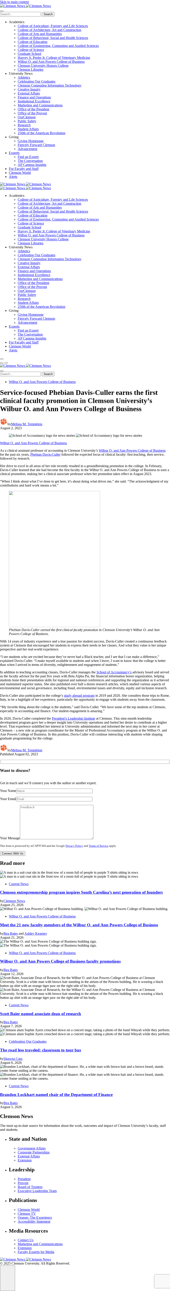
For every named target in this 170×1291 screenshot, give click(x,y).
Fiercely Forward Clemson (36, 145)
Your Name (8, 791)
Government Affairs (32, 1148)
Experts (14, 153)
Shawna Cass (13, 1059)
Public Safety (27, 121)
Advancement (27, 149)
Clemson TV (27, 1213)
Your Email (8, 799)
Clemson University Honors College (43, 65)
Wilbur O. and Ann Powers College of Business (51, 61)
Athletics (24, 77)
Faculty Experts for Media (36, 1252)
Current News (19, 884)
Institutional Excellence (34, 101)
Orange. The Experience (35, 1217)
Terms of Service (98, 845)
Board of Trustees (30, 1187)
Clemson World (20, 173)
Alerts (13, 176)
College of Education (32, 42)
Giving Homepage (31, 141)
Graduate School (29, 54)
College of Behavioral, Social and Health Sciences (53, 38)
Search (48, 14)
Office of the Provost (32, 113)
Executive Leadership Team (37, 1191)
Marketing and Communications (40, 105)
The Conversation (30, 161)
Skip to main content (14, 2)
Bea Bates (11, 933)
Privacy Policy (74, 845)
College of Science (31, 50)
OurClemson (27, 117)
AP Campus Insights (32, 165)
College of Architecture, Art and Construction (49, 30)
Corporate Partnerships (34, 1152)
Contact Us (25, 1240)
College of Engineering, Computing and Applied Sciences (58, 46)
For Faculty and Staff (24, 169)
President (24, 1179)
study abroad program (79, 695)
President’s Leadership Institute (73, 718)
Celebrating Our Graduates (36, 81)
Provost (23, 1183)
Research (24, 125)
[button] (2, 363)
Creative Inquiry (29, 89)
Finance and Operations (34, 97)
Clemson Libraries (30, 69)
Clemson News (14, 901)
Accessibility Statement (34, 1221)
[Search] (2, 359)
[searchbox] (20, 14)
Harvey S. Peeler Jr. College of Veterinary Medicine (54, 57)
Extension (25, 1160)
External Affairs (29, 93)
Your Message (10, 838)
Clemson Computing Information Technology (49, 85)
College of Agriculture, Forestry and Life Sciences (53, 26)
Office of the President (33, 109)
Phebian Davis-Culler (45, 454)
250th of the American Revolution (41, 133)
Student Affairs (28, 129)
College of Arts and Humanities (40, 34)
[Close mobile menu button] (2, 11)
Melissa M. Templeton (26, 424)
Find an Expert (28, 157)
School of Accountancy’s (114, 672)
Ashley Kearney (35, 933)
